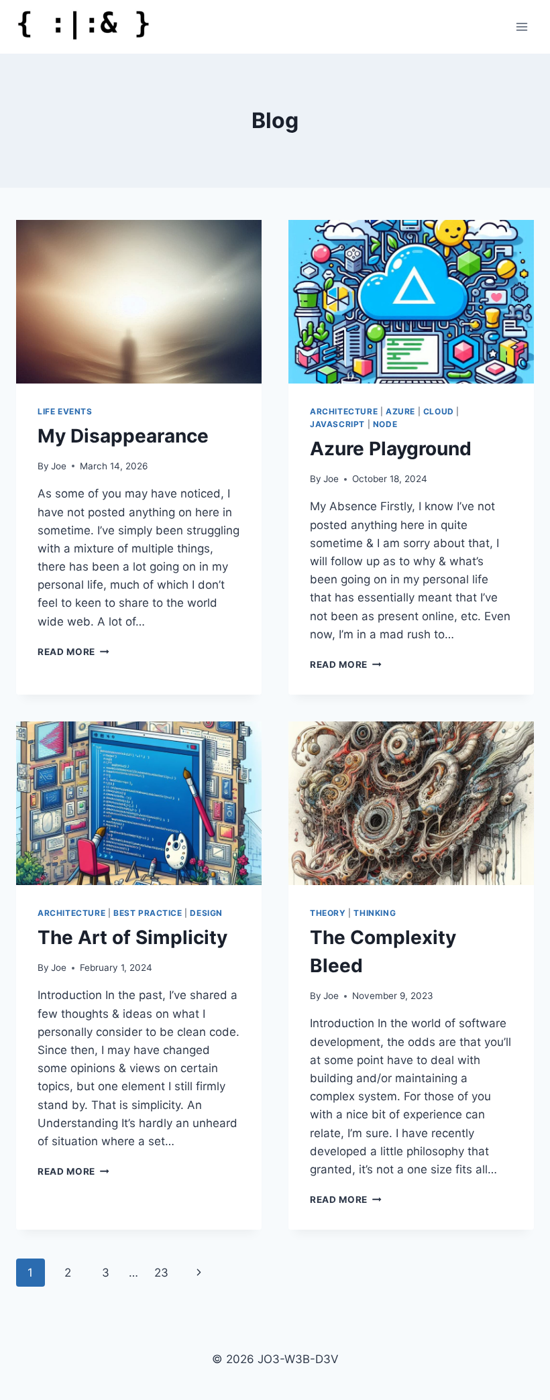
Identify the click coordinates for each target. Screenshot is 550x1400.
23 (161, 1272)
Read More (73, 651)
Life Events (65, 411)
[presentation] (139, 302)
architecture (344, 411)
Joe (58, 466)
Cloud (438, 411)
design (206, 913)
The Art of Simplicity (132, 937)
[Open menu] (521, 26)
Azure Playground (391, 448)
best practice (147, 913)
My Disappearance (123, 435)
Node (385, 424)
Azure (400, 411)
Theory (328, 913)
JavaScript (337, 424)
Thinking (374, 913)
